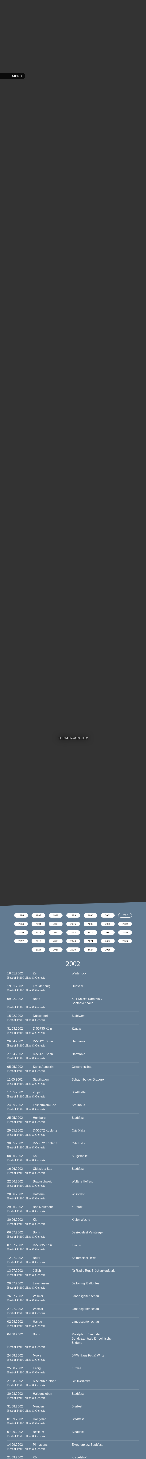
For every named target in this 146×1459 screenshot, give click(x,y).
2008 (108, 924)
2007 (90, 924)
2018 (38, 941)
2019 (56, 941)
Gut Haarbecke (81, 1381)
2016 (125, 932)
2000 (90, 915)
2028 (108, 949)
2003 (21, 924)
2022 (108, 941)
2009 (125, 924)
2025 (56, 949)
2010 (21, 932)
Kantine (76, 1028)
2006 (73, 924)
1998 (56, 915)
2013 (73, 932)
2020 (73, 941)
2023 (125, 941)
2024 (38, 949)
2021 (90, 941)
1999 (73, 915)
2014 (90, 932)
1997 (38, 915)
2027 (90, 949)
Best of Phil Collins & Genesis (26, 977)
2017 (21, 941)
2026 (73, 949)
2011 (38, 932)
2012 (56, 932)
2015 (108, 932)
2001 (108, 915)
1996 (21, 915)
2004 (38, 924)
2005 (56, 924)
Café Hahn (78, 1130)
